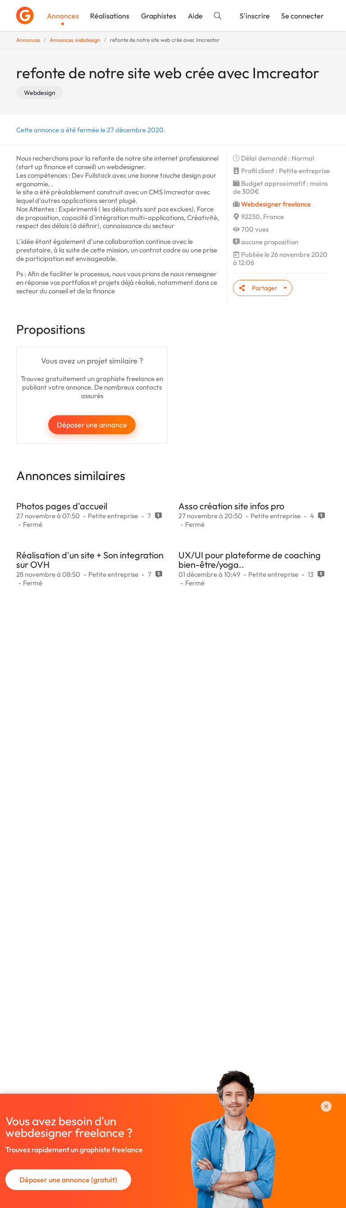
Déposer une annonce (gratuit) (68, 1179)
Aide (195, 15)
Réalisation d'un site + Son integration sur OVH (90, 559)
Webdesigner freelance (276, 204)
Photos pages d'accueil (61, 506)
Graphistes (158, 15)
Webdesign (39, 93)
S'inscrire (255, 15)
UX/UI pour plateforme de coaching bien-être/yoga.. (249, 559)
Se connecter (302, 15)
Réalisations (109, 15)
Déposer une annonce (92, 424)
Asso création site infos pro (231, 506)
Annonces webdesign (75, 39)
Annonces (63, 15)
